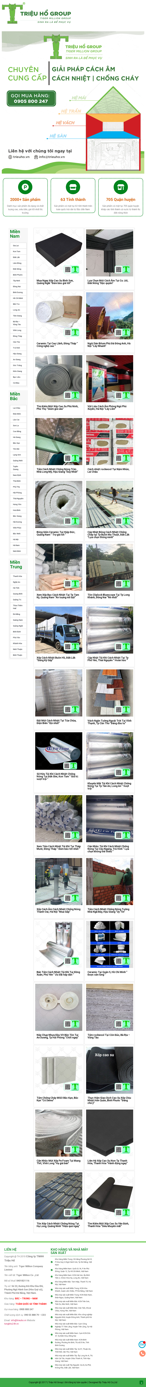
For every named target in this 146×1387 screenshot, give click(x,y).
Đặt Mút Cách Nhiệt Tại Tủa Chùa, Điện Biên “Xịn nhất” (56, 722)
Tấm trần (86, 12)
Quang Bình (17, 594)
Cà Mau (16, 383)
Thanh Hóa (17, 576)
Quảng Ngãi (18, 626)
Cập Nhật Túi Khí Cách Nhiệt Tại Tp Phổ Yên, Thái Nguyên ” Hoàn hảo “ (108, 659)
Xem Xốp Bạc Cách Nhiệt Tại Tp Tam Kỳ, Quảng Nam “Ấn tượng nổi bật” (58, 596)
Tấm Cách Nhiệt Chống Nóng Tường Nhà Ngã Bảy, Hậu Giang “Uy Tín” (108, 910)
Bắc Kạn (16, 443)
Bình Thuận (17, 655)
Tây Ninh (16, 281)
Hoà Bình (16, 510)
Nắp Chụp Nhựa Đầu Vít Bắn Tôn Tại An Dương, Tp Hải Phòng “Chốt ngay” (58, 1036)
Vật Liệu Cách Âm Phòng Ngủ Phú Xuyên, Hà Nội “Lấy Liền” (107, 407)
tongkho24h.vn (11, 1323)
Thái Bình (17, 481)
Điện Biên (17, 414)
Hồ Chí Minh (18, 298)
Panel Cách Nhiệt (87, 6)
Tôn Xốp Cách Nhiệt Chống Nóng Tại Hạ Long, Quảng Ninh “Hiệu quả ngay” (58, 1225)
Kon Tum (16, 251)
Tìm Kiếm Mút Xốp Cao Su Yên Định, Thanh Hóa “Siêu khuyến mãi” (108, 1225)
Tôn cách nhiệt (112, 6)
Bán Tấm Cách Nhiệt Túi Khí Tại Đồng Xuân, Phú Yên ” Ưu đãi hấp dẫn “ (58, 973)
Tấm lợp (133, 6)
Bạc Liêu (16, 377)
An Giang (17, 359)
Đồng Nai (17, 286)
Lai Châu (16, 408)
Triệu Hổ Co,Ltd (109, 1382)
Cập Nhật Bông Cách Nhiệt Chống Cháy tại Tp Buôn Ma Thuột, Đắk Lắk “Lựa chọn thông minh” (108, 535)
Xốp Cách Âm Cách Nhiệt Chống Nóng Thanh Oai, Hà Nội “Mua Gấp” (58, 910)
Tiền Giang (17, 316)
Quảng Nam (18, 620)
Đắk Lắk (16, 257)
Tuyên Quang (15, 467)
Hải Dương (17, 522)
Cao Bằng (17, 431)
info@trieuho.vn (18, 1320)
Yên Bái (16, 449)
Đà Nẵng (16, 614)
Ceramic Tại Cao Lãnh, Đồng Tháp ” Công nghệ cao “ (57, 344)
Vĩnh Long (17, 330)
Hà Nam (16, 545)
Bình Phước (18, 275)
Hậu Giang (17, 354)
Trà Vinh (16, 348)
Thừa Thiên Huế (17, 606)
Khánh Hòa (17, 643)
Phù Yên (16, 637)
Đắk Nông (17, 269)
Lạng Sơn (17, 455)
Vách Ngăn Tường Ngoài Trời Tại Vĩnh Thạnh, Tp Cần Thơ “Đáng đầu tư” (109, 722)
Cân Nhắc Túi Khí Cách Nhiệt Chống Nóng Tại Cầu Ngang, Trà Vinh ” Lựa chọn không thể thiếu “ (108, 849)
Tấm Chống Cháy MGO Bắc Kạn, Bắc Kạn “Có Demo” (57, 1099)
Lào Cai (16, 420)
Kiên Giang (17, 371)
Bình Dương (18, 292)
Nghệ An (16, 582)
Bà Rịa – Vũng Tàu (17, 323)
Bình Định (17, 632)
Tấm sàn (109, 12)
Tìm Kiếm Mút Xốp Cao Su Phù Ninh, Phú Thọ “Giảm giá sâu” (57, 407)
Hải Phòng (17, 493)
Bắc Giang (17, 516)
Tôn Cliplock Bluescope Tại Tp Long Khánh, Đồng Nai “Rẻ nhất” (109, 596)
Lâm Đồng (17, 263)
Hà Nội (15, 539)
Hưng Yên (17, 504)
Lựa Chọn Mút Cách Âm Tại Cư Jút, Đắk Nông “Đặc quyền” (108, 282)
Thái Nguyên (18, 498)
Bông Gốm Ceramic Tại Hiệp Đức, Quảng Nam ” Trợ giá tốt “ (56, 533)
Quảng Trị (17, 600)
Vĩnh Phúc (17, 528)
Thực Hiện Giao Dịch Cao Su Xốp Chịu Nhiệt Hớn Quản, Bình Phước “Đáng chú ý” (109, 1100)
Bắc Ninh (16, 534)
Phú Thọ (16, 487)
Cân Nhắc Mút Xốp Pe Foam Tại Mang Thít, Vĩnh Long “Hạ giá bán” (58, 1162)
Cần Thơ (16, 342)
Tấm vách (132, 12)
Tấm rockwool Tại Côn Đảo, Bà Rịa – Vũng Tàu (109, 1036)
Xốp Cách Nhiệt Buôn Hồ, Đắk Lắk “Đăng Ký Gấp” (56, 659)
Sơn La (16, 425)
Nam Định (17, 475)
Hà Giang (17, 437)
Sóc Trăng (17, 365)
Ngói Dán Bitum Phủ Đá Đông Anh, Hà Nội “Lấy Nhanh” (109, 344)
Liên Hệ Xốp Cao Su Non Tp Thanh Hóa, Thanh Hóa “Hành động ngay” (108, 1162)
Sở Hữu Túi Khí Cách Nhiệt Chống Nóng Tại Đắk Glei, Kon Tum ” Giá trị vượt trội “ (57, 776)
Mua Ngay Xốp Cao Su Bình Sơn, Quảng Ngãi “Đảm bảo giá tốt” (55, 282)
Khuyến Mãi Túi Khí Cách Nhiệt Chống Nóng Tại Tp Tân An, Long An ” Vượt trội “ (109, 786)
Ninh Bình (17, 551)
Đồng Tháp (17, 336)
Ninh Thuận (17, 649)
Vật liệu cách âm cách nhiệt (107, 18)
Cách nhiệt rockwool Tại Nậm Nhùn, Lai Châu (108, 470)
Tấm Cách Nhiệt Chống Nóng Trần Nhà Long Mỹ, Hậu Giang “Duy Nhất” (57, 470)
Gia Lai (16, 246)
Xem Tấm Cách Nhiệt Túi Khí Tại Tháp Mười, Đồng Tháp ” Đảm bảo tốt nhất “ (59, 847)
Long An (16, 310)
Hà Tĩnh (16, 588)
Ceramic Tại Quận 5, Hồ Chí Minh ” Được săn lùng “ (107, 973)
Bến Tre (16, 304)
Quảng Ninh (18, 461)
